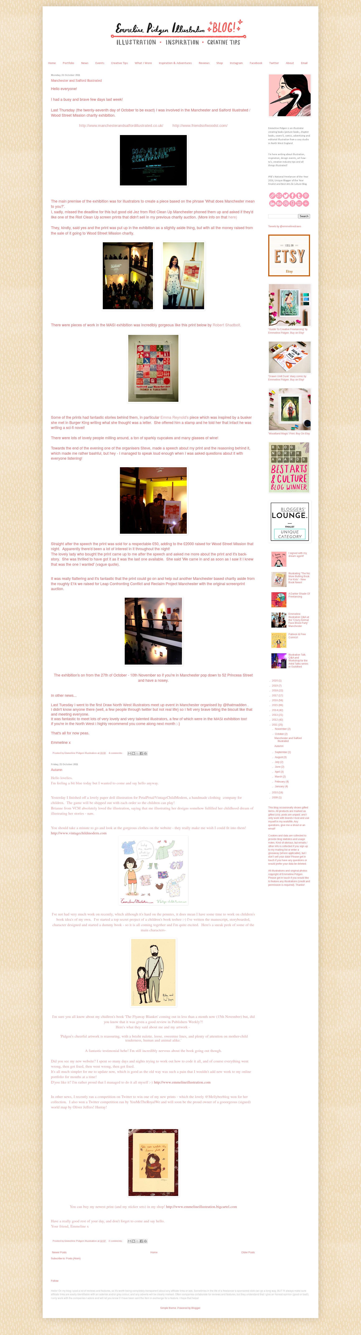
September (281, 752)
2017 (275, 695)
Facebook (256, 63)
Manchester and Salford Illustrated (76, 80)
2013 (275, 714)
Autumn (56, 770)
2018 (275, 690)
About (290, 63)
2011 (275, 724)
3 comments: (116, 1241)
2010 (275, 792)
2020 (275, 680)
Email (304, 63)
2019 (275, 685)
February (280, 781)
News (84, 63)
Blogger (195, 1308)
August (279, 757)
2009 (275, 797)
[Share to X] (137, 753)
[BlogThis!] (133, 753)
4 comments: (116, 753)
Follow (54, 1280)
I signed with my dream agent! (298, 555)
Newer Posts (59, 1252)
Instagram (236, 63)
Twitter (274, 63)
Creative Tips (119, 63)
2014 (275, 710)
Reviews (204, 63)
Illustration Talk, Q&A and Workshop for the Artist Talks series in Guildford (298, 660)
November (281, 728)
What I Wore (143, 63)
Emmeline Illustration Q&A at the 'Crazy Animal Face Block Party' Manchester (299, 620)
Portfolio (68, 63)
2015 (275, 705)
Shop (219, 63)
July (277, 762)
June (278, 766)
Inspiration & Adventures (175, 63)
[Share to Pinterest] (145, 753)
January (280, 786)
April (278, 771)
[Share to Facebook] (141, 753)
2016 (275, 700)
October (280, 734)
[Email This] (129, 753)
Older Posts (248, 1252)
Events (99, 63)
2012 (275, 719)
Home (52, 63)
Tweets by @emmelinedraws (284, 226)
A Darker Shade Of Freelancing (299, 595)
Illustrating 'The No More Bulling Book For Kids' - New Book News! (299, 578)
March (279, 776)
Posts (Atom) (73, 1258)
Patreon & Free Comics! (297, 636)
